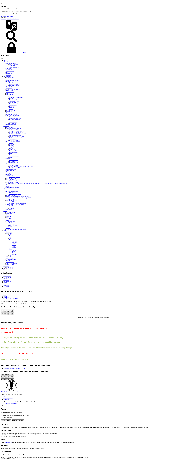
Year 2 (10, 237)
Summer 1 (14, 246)
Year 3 (10, 238)
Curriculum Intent (10, 127)
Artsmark (5, 284)
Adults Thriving (13, 65)
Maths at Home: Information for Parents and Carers (21, 166)
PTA (7, 217)
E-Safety (11, 109)
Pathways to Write (13, 160)
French (10, 153)
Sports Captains (12, 116)
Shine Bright (12, 208)
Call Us (2, 16)
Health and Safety (13, 225)
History (11, 148)
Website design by (10, 403)
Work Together (12, 205)
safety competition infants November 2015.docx (14, 368)
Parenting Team (12, 105)
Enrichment (9, 232)
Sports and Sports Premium (12, 115)
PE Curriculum (12, 123)
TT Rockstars (10, 19)
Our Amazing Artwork (14, 177)
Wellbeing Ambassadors (11, 263)
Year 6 (10, 255)
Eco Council (6, 280)
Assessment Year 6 (10, 212)
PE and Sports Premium (14, 119)
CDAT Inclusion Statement (15, 137)
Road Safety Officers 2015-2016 (10, 298)
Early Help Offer (13, 106)
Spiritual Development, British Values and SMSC (17, 196)
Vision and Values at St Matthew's (14, 190)
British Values (12, 199)
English (11, 143)
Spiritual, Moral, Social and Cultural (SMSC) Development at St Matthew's (26, 198)
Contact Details (9, 267)
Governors (8, 81)
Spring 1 (14, 243)
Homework (9, 213)
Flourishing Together (11, 63)
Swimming (14, 120)
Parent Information (13, 99)
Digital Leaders (9, 258)
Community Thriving (14, 67)
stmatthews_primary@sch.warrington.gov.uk (18, 391)
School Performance (11, 124)
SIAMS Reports (10, 92)
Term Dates (9, 226)
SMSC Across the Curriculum (13, 141)
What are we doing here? (15, 194)
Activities (11, 224)
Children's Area (12, 102)
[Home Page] (1, 4)
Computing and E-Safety (12, 182)
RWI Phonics (12, 161)
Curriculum (6, 126)
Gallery (5, 287)
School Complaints (10, 110)
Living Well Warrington (14, 103)
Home (4, 60)
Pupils (4, 230)
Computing (11, 154)
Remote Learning (10, 77)
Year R (10, 234)
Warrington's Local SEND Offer (16, 136)
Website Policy (6, 399)
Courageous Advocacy (11, 201)
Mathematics (12, 144)
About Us (5, 61)
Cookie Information (7, 398)
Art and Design (12, 149)
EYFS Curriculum (10, 170)
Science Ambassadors (11, 259)
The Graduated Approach (15, 135)
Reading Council (10, 262)
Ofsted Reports (9, 90)
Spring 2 (14, 245)
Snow (7, 220)
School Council (10, 260)
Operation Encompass (14, 101)
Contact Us (6, 266)
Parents (5, 211)
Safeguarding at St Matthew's (16, 97)
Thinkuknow (16, 19)
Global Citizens (10, 256)
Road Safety (6, 285)
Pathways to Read (13, 162)
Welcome (8, 68)
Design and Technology (14, 150)
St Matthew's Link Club (11, 221)
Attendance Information (14, 84)
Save (13, 458)
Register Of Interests (14, 85)
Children (5, 296)
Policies (8, 93)
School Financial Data (11, 114)
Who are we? (12, 192)
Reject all (3, 420)
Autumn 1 (14, 241)
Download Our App (8, 268)
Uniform (8, 228)
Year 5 (10, 249)
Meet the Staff (9, 69)
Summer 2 (14, 247)
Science (11, 145)
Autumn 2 (14, 242)
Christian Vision (7, 188)
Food (10, 222)
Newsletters (9, 88)
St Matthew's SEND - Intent (15, 130)
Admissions (9, 79)
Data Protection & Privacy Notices (14, 89)
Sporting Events (13, 122)
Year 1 (10, 235)
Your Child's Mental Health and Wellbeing (16, 229)
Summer (14, 252)
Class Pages (9, 233)
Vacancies (8, 75)
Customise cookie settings (17, 420)
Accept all (9, 420)
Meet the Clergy (10, 71)
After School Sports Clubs (15, 118)
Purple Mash (3, 19)
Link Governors (13, 82)
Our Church (9, 86)
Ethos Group (9, 209)
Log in (24, 52)
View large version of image (7, 310)
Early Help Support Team (15, 140)
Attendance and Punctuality (12, 80)
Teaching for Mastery (14, 165)
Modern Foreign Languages (12, 187)
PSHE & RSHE (13, 181)
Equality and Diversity (11, 200)
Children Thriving (13, 64)
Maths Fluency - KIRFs (14, 167)
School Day (9, 111)
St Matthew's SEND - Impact (16, 132)
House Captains (10, 264)
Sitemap (5, 396)
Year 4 (10, 239)
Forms (7, 215)
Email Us (6, 16)
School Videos (6, 286)
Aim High (11, 207)
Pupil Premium (9, 94)
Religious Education (14, 156)
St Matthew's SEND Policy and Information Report (21, 133)
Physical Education (13, 152)
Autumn (14, 250)
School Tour (9, 73)
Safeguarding (9, 96)
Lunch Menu (9, 216)
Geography (11, 147)
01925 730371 (4, 391)
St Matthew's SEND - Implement (16, 131)
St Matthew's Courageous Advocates (17, 203)
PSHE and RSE (10, 179)
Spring (13, 251)
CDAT (8, 72)
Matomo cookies (8, 442)
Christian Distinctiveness (12, 191)
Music (10, 157)
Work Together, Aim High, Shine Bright (15, 204)
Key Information (7, 76)
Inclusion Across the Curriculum (13, 128)
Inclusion (8, 113)
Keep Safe (11, 107)
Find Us (11, 16)
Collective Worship (10, 195)
